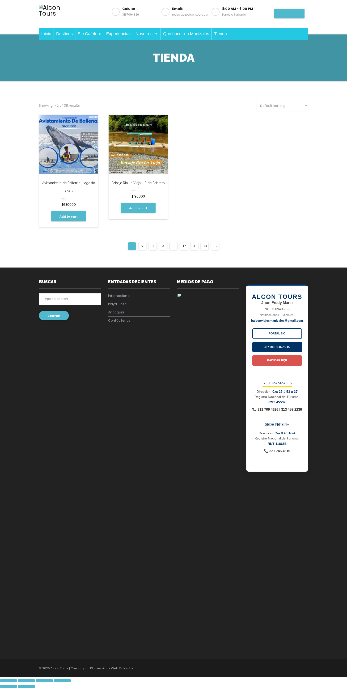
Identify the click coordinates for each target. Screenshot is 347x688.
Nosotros (143, 33)
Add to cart (68, 217)
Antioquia (116, 312)
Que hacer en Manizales (186, 33)
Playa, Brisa (117, 304)
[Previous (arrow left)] (8, 686)
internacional (119, 295)
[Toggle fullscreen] (44, 680)
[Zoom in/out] (62, 680)
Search (53, 315)
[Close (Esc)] (8, 680)
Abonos (289, 13)
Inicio (46, 33)
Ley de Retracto (277, 347)
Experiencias (118, 33)
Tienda (220, 33)
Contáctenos (119, 320)
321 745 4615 (279, 451)
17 (184, 246)
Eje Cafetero (89, 33)
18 (194, 246)
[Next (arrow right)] (26, 686)
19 (205, 246)
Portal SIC (277, 333)
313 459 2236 (291, 409)
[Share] (26, 680)
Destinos (64, 33)
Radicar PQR (277, 360)
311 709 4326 (268, 409)
